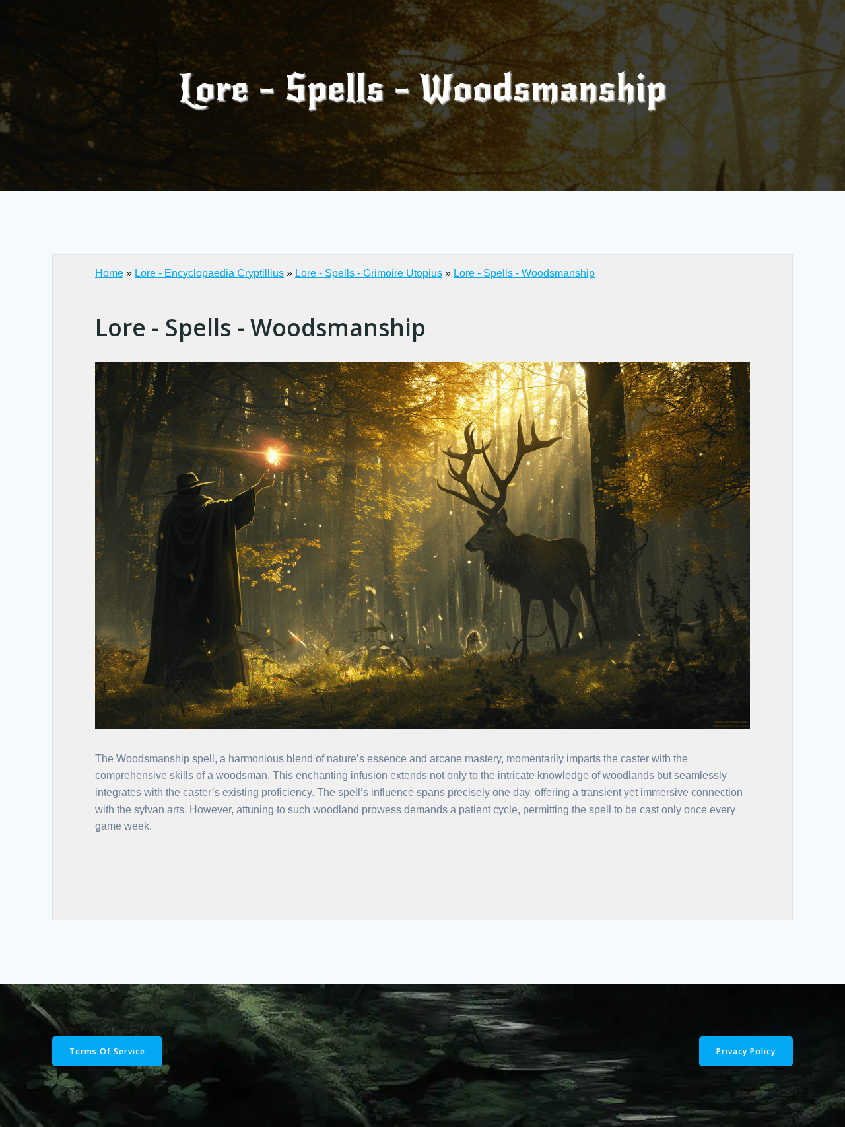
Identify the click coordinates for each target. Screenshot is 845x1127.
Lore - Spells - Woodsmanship (524, 273)
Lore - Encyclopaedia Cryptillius (209, 273)
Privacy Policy (746, 1051)
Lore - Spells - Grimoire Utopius (368, 273)
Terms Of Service (107, 1051)
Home (109, 273)
